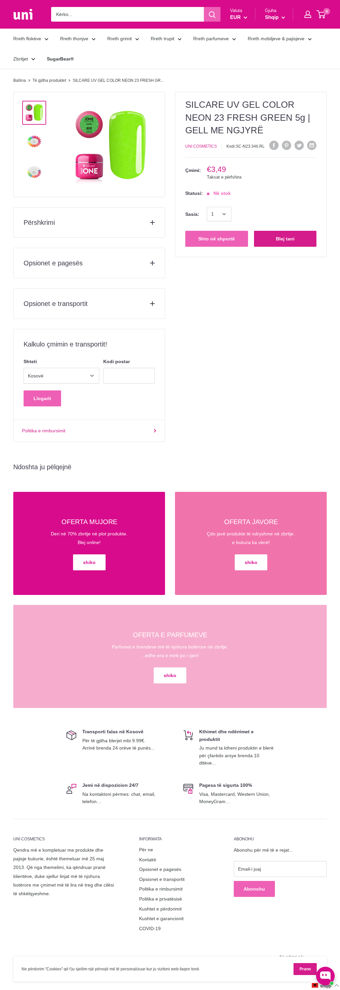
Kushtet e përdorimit (160, 909)
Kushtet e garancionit (161, 918)
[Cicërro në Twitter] (299, 145)
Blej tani (285, 238)
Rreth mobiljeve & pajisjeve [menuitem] (276, 38)
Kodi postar (116, 361)
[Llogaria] (307, 14)
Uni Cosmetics (201, 146)
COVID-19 (150, 928)
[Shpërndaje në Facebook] (274, 145)
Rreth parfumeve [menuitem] (211, 38)
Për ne (146, 849)
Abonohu (254, 889)
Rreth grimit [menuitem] (119, 38)
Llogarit (42, 398)
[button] (325, 985)
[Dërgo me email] (311, 145)
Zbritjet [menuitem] (20, 59)
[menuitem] (60, 59)
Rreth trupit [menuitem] (162, 38)
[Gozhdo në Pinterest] (286, 145)
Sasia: (192, 214)
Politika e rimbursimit (43, 430)
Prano (305, 969)
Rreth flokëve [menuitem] (27, 38)
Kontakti (147, 859)
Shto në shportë (216, 238)
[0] (321, 14)
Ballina (19, 80)
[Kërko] (212, 14)
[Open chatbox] (325, 976)
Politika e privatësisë (160, 899)
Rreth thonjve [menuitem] (74, 38)
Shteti (30, 361)
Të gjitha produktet (49, 80)
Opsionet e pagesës (160, 869)
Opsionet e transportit (162, 879)
